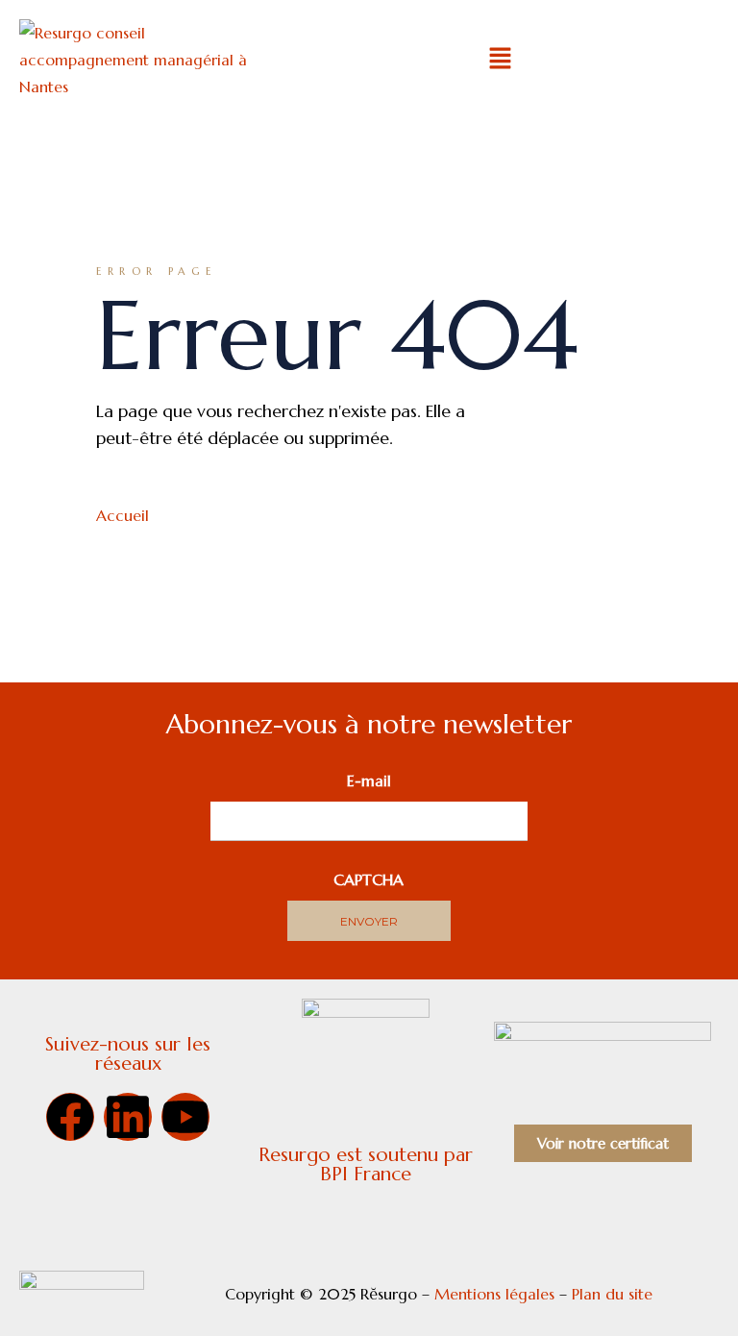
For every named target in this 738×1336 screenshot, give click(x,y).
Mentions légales (494, 1293)
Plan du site (614, 1293)
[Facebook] (70, 1117)
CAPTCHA (368, 879)
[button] (499, 59)
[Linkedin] (128, 1117)
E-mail (369, 780)
